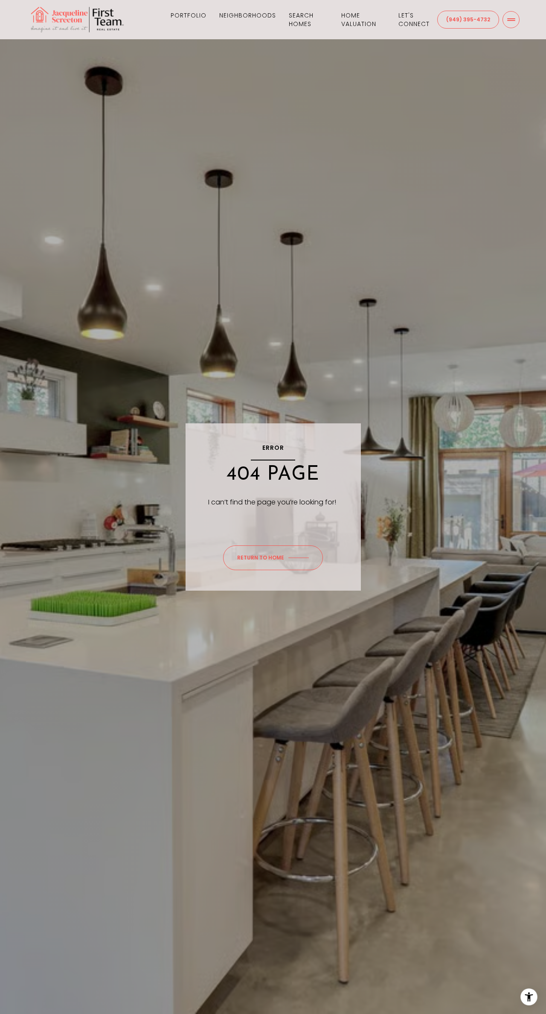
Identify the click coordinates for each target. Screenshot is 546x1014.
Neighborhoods (247, 15)
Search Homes (301, 19)
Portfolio (188, 15)
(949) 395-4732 (468, 20)
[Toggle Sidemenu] (511, 19)
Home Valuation (358, 19)
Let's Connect (414, 19)
